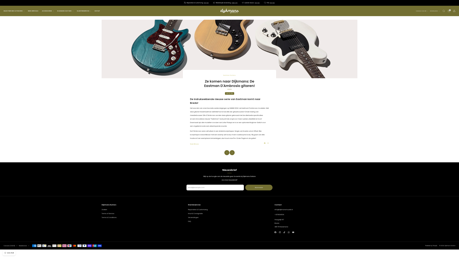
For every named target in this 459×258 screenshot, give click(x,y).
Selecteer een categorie (13, 11)
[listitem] (196, 3)
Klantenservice (83, 11)
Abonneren (259, 187)
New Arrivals (33, 11)
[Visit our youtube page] (293, 232)
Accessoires (47, 11)
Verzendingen (193, 217)
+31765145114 (279, 215)
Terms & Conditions (109, 217)
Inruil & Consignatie (195, 213)
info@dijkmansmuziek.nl (284, 210)
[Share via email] (268, 143)
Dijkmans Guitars (64, 11)
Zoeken (104, 210)
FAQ (189, 221)
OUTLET (97, 11)
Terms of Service (108, 213)
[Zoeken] (444, 11)
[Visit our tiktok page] (284, 232)
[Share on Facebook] (265, 143)
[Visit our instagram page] (280, 232)
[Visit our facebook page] (275, 232)
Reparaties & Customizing (198, 210)
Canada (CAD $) (421, 11)
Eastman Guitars (229, 75)
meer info (235, 3)
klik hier (206, 3)
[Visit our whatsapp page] (289, 232)
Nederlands (434, 11)
